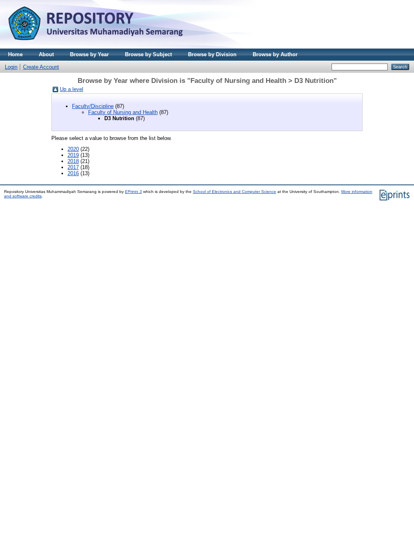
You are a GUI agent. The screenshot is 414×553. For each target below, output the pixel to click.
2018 (73, 161)
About (46, 54)
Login (11, 67)
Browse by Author (275, 54)
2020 (73, 149)
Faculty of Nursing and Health (123, 112)
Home (15, 54)
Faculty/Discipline (93, 106)
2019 (73, 155)
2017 (73, 167)
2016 (73, 173)
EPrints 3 (133, 191)
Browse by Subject (148, 54)
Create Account (41, 67)
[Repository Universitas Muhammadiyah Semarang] (105, 47)
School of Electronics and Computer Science (234, 191)
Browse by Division (212, 54)
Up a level (71, 89)
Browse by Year (89, 54)
